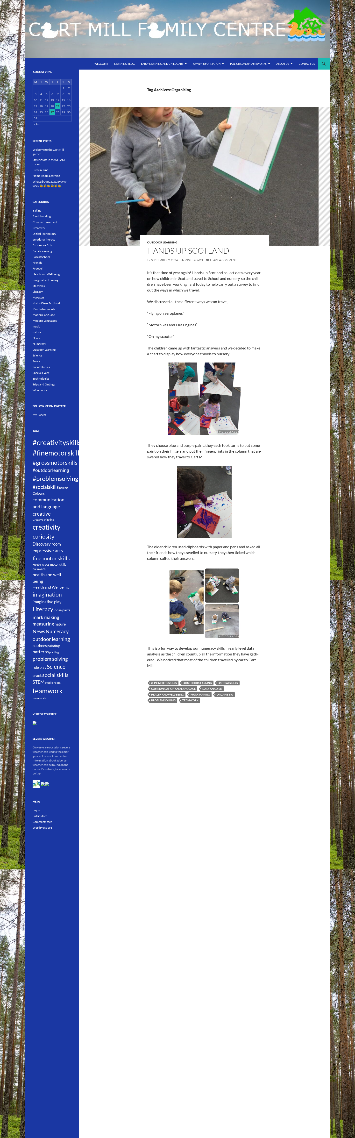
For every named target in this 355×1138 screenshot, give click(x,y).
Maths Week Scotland (46, 303)
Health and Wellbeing (46, 274)
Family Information (206, 63)
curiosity (43, 536)
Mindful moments (44, 309)
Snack (36, 361)
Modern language (44, 315)
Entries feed (40, 816)
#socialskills (228, 682)
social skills (55, 675)
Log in (36, 810)
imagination (47, 594)
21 (57, 106)
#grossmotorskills (55, 462)
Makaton (38, 297)
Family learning (42, 251)
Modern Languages (45, 320)
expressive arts (48, 550)
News (36, 338)
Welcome (101, 63)
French (37, 262)
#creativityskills (57, 442)
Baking (37, 210)
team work (39, 698)
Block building (42, 216)
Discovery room (47, 544)
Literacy (38, 291)
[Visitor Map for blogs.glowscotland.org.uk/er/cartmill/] (34, 723)
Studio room (53, 682)
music (36, 326)
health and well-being (167, 694)
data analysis (212, 688)
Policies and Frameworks (248, 63)
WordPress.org (42, 827)
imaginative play (47, 601)
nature (37, 332)
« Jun (37, 124)
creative (42, 514)
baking (63, 488)
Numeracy (39, 344)
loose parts (62, 610)
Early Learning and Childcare (162, 63)
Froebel (38, 268)
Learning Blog (124, 63)
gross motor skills (54, 564)
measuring (43, 623)
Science (37, 355)
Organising (225, 694)
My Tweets (39, 415)
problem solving (163, 700)
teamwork (190, 700)
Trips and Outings (44, 384)
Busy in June (40, 170)
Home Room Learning (46, 176)
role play (39, 667)
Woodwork (40, 390)
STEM (38, 682)
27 (52, 112)
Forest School (41, 257)
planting (54, 652)
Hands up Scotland (188, 251)
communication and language (173, 688)
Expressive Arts (42, 245)
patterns (41, 651)
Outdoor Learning (162, 242)
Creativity (39, 228)
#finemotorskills (164, 682)
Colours (39, 493)
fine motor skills (51, 558)
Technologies (41, 378)
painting (53, 646)
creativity (46, 527)
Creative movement (45, 222)
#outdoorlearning (198, 682)
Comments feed (42, 822)
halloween (39, 569)
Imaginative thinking (45, 280)
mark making (200, 694)
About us (282, 63)
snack (37, 675)
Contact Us (307, 63)
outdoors (40, 645)
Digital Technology (44, 233)
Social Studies (41, 367)
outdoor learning (51, 639)
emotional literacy (44, 239)
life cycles (39, 286)
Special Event (41, 373)
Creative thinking (43, 519)
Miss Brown (194, 260)
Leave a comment (223, 260)
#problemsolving (55, 478)
